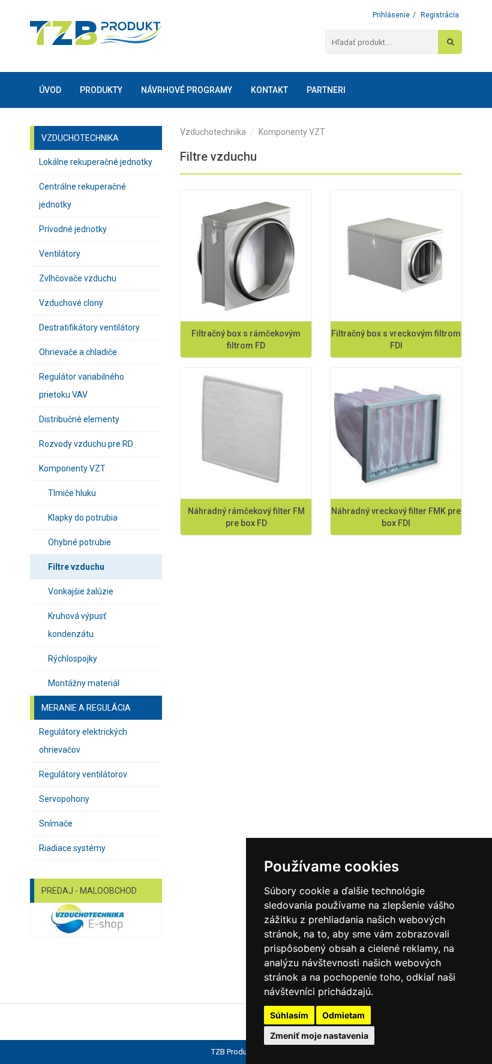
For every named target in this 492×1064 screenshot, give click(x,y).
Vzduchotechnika (213, 132)
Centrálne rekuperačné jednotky (82, 195)
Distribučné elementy (79, 419)
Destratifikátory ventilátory (89, 327)
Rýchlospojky (72, 658)
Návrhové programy (186, 90)
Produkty (101, 90)
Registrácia (440, 15)
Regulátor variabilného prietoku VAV (81, 385)
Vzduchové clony (71, 303)
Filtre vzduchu (76, 567)
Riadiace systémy (72, 848)
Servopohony (64, 799)
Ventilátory (59, 254)
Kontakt (269, 90)
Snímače (56, 823)
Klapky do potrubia (83, 517)
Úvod (50, 90)
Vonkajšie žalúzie (80, 591)
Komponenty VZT (72, 468)
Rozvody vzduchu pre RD (86, 444)
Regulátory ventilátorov (83, 774)
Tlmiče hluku (72, 493)
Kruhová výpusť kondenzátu (77, 625)
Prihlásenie (391, 15)
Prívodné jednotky (73, 229)
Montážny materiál (83, 683)
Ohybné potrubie (79, 542)
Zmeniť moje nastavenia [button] (319, 1035)
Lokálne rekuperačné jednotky (95, 162)
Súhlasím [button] (289, 1015)
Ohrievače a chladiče (78, 352)
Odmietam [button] (343, 1015)
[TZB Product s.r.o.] (96, 33)
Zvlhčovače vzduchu (77, 278)
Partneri (326, 90)
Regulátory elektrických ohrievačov (83, 741)
